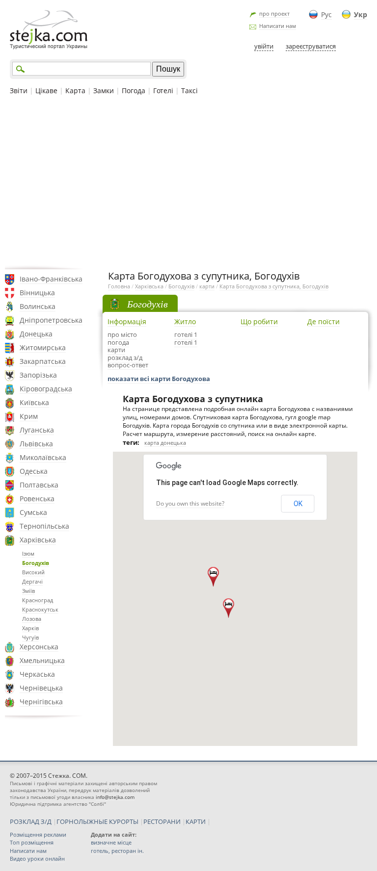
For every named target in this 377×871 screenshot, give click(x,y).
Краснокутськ (40, 609)
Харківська (38, 539)
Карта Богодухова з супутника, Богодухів (273, 286)
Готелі (163, 90)
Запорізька (38, 375)
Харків (30, 628)
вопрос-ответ (128, 364)
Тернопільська (44, 526)
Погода (133, 90)
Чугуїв (30, 637)
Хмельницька (42, 660)
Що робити (259, 321)
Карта (75, 90)
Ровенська (37, 498)
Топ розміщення (32, 842)
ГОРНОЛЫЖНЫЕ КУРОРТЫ (97, 821)
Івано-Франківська (51, 278)
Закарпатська (43, 361)
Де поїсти (323, 321)
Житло (185, 321)
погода (118, 342)
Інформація (127, 321)
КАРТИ (196, 821)
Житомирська (43, 347)
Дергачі (32, 581)
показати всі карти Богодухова (159, 378)
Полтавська (39, 484)
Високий (33, 572)
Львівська (36, 443)
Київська (34, 402)
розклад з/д (125, 357)
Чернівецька (41, 687)
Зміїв (28, 590)
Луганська (37, 430)
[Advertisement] (188, 181)
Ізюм (28, 553)
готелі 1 (185, 334)
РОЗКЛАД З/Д (31, 821)
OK (298, 504)
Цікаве (46, 90)
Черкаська (37, 674)
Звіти (18, 90)
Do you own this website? (190, 503)
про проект (274, 13)
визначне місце (111, 842)
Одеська (34, 471)
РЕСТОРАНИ (162, 821)
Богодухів (35, 562)
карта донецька (165, 442)
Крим (29, 416)
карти (207, 286)
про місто (122, 334)
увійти (263, 46)
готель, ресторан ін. (117, 850)
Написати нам (277, 25)
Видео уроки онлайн (37, 858)
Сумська (33, 512)
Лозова (31, 618)
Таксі (189, 90)
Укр (360, 14)
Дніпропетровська (51, 320)
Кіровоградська (46, 388)
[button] (228, 608)
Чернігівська (41, 701)
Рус (326, 14)
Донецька (36, 333)
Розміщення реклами (38, 834)
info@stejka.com (115, 797)
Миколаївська (43, 457)
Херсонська (39, 646)
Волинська (37, 306)
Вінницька (37, 292)
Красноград (37, 600)
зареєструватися (311, 46)
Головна (119, 286)
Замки (103, 90)
